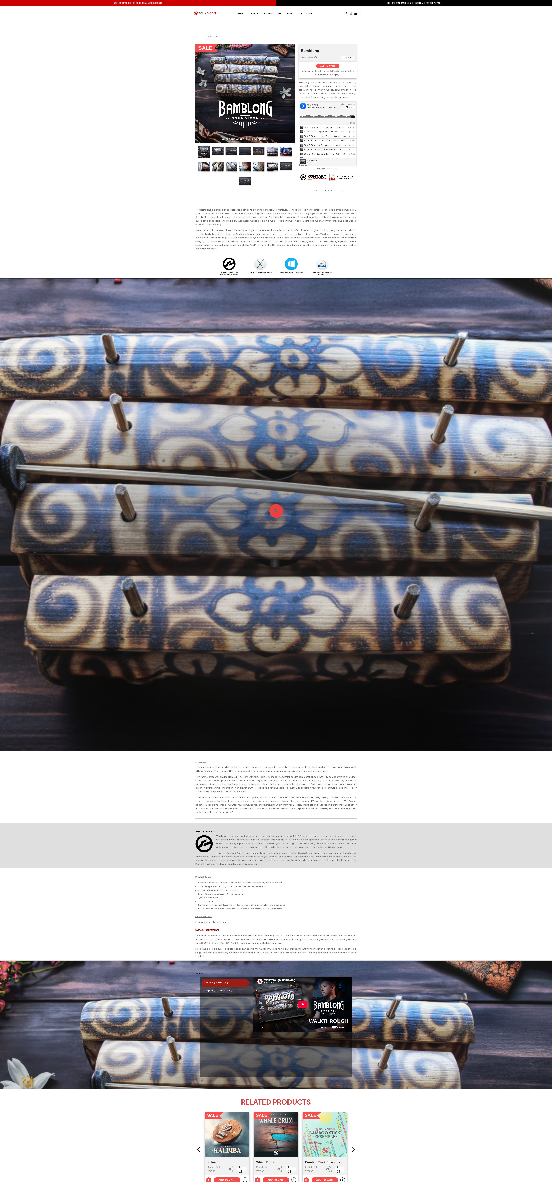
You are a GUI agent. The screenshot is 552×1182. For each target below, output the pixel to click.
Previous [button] (200, 94)
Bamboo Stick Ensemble (323, 1162)
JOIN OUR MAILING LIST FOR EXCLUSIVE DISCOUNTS (138, 3)
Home (198, 36)
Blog (299, 13)
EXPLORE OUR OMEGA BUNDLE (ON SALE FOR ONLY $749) (414, 3)
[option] (245, 93)
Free (289, 13)
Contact (311, 13)
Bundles (255, 13)
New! (280, 13)
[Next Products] (353, 1149)
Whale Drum (265, 1162)
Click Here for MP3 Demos (328, 169)
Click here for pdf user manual (212, 922)
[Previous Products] (198, 1149)
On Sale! (268, 13)
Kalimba (213, 1162)
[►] (276, 517)
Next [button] (289, 94)
